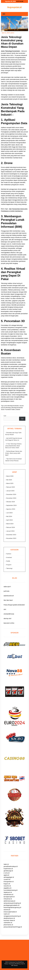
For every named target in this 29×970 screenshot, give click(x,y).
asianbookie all (9, 596)
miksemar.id (8, 899)
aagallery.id (7, 888)
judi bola (6, 591)
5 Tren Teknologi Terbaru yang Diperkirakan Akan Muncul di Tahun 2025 (13, 445)
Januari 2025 (10, 491)
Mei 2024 (9, 516)
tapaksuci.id (8, 892)
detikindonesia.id (9, 901)
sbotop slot (7, 618)
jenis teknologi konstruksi (11, 405)
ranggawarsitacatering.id (12, 916)
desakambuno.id (9, 918)
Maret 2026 (9, 476)
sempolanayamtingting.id (12, 903)
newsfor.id (7, 886)
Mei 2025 (9, 480)
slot (5, 609)
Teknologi (9, 568)
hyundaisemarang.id (10, 890)
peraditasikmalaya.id (11, 866)
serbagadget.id (9, 877)
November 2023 (11, 538)
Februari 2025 (10, 487)
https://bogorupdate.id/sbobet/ (14, 605)
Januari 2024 (10, 531)
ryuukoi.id (7, 879)
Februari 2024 (10, 527)
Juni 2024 (9, 513)
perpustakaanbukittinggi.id (13, 927)
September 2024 (11, 505)
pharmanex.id (8, 925)
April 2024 (9, 520)
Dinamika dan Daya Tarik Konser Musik (13, 433)
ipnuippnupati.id (9, 896)
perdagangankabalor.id (11, 905)
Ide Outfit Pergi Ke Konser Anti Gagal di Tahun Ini (13, 439)
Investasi (9, 557)
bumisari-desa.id (9, 920)
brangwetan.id (9, 881)
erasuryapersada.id (10, 912)
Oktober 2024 (10, 501)
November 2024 (11, 498)
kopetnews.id (8, 868)
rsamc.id (6, 914)
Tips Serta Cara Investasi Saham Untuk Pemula (13, 459)
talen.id (6, 864)
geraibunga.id (8, 871)
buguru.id (7, 884)
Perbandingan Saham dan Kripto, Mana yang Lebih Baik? (13, 453)
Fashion (8, 554)
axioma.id (7, 909)
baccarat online (9, 623)
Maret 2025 (9, 483)
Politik (8, 561)
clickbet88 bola (9, 614)
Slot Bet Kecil (8, 600)
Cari (5, 416)
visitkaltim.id (8, 922)
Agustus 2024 (10, 509)
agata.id (6, 875)
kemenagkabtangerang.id (12, 907)
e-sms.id (6, 873)
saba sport (7, 586)
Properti (8, 564)
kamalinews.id (8, 894)
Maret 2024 (9, 523)
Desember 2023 (11, 534)
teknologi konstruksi (17, 407)
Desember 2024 (11, 494)
